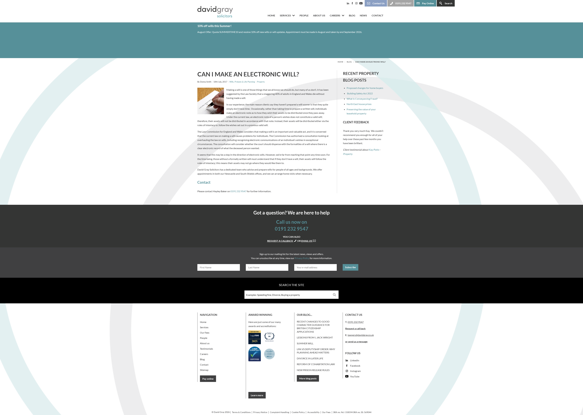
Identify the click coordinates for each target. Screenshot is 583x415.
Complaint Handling (279, 412)
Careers (335, 15)
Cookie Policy (298, 412)
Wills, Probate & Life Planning (242, 82)
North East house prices (359, 104)
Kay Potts (374, 149)
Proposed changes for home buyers (365, 87)
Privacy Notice (260, 412)
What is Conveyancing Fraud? (362, 98)
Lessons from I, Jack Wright (315, 337)
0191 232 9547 (238, 191)
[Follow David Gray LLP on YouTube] (361, 3)
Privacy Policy (302, 258)
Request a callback (280, 240)
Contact (377, 15)
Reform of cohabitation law (316, 364)
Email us (307, 240)
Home (271, 15)
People (304, 15)
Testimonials (206, 348)
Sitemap (204, 369)
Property (261, 82)
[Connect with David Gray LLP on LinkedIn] (348, 3)
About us (319, 15)
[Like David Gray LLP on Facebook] (353, 3)
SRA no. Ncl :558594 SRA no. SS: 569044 (352, 412)
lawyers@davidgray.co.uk (361, 335)
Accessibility (313, 412)
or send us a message (356, 341)
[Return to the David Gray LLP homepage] (215, 12)
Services (285, 15)
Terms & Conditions (241, 412)
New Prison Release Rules (313, 370)
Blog (352, 15)
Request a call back (355, 328)
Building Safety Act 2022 (360, 93)
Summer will (305, 343)
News (363, 15)
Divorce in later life (310, 358)
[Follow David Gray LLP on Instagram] (357, 3)
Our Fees (204, 332)
